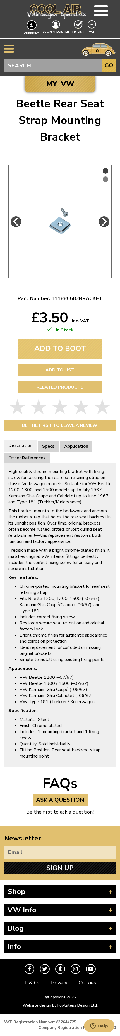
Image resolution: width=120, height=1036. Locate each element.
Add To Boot (60, 348)
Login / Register (56, 32)
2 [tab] (105, 179)
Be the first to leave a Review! (60, 425)
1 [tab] (105, 171)
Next (104, 221)
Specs (48, 446)
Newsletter (22, 838)
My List (78, 32)
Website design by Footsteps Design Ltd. (60, 1005)
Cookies (87, 982)
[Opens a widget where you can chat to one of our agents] (99, 1026)
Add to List (60, 370)
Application (76, 446)
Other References (26, 458)
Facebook (29, 969)
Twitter (45, 969)
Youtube (91, 969)
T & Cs (32, 982)
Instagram (75, 969)
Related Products (60, 387)
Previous (16, 221)
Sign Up (60, 867)
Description (20, 445)
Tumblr (60, 969)
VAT (92, 32)
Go (109, 65)
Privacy (59, 982)
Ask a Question (60, 800)
